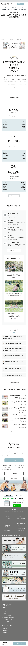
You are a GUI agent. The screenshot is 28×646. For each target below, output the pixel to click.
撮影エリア (6, 607)
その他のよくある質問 (14, 382)
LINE (4, 634)
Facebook (5, 632)
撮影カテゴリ (7, 605)
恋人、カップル (21, 525)
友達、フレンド (7, 528)
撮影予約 (19, 643)
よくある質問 (14, 473)
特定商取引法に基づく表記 (8, 617)
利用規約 (4, 613)
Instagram (5, 628)
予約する (20, 3)
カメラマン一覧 (7, 518)
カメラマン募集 (6, 621)
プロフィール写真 (21, 528)
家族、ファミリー (21, 518)
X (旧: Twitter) (5, 630)
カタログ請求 (14, 478)
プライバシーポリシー (7, 615)
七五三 (7, 523)
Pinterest (4, 636)
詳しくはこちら (14, 195)
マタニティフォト (21, 523)
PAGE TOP (14, 509)
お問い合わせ (21, 530)
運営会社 (4, 611)
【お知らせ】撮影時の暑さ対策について (7, 0)
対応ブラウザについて (7, 619)
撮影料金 (21, 516)
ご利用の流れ (7, 516)
